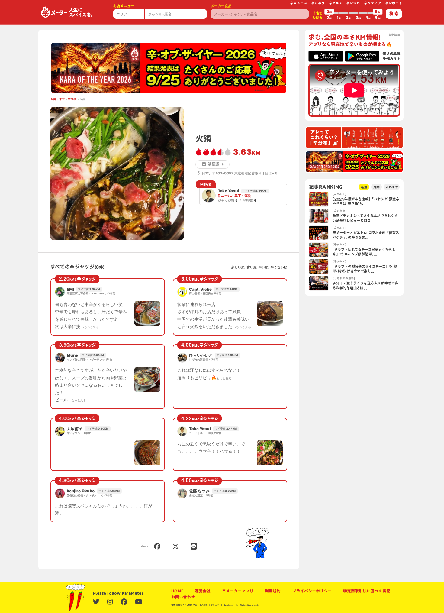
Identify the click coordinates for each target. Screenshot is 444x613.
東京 (62, 99)
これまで (392, 187)
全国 (53, 99)
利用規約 (273, 591)
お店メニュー (123, 6)
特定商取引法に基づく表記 (366, 591)
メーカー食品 (221, 6)
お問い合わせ (183, 597)
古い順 (252, 267)
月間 (376, 187)
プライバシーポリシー (312, 591)
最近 (364, 187)
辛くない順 (279, 267)
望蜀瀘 (72, 99)
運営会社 (203, 591)
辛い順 (264, 267)
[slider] (329, 13)
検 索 (393, 13)
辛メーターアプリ (237, 591)
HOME (177, 591)
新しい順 (238, 267)
